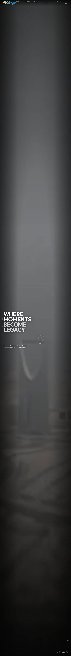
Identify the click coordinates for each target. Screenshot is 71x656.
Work (38, 1)
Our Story (18, 2)
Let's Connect (46, 2)
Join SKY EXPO (58, 2)
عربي (66, 3)
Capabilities (29, 1)
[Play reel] (41, 338)
